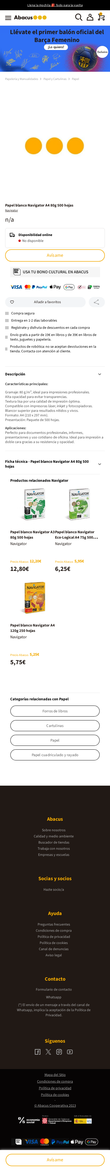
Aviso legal (54, 955)
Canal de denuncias (54, 949)
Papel (75, 79)
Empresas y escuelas (53, 854)
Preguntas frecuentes (54, 924)
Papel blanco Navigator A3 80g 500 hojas (32, 534)
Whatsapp (53, 997)
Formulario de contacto (54, 989)
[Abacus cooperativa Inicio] (31, 20)
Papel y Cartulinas (55, 79)
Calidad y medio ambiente (54, 836)
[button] (90, 18)
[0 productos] (101, 19)
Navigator (11, 210)
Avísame (55, 255)
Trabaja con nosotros (54, 848)
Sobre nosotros (53, 830)
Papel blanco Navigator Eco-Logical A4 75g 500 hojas (74, 537)
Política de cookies (54, 943)
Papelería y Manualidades (22, 79)
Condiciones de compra (54, 930)
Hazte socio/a (53, 889)
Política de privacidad (54, 936)
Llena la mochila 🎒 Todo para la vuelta (55, 5)
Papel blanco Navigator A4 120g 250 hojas (32, 628)
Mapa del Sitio (55, 1074)
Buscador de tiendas (53, 842)
